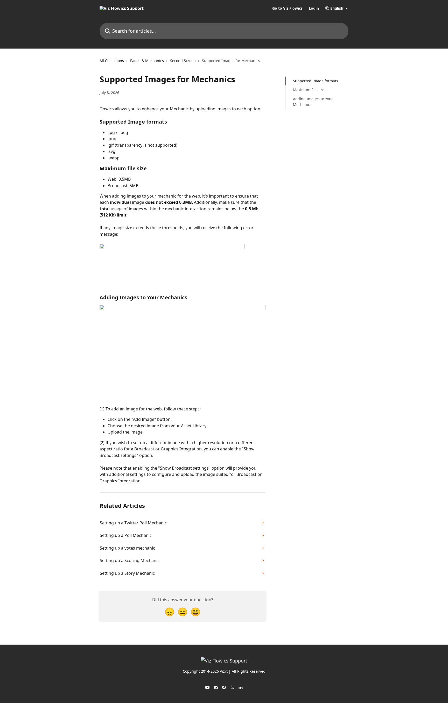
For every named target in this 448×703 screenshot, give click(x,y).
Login (314, 8)
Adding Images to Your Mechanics (313, 101)
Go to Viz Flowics (287, 8)
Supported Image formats (315, 80)
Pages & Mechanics (147, 60)
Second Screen (183, 60)
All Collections (112, 60)
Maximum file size (308, 89)
